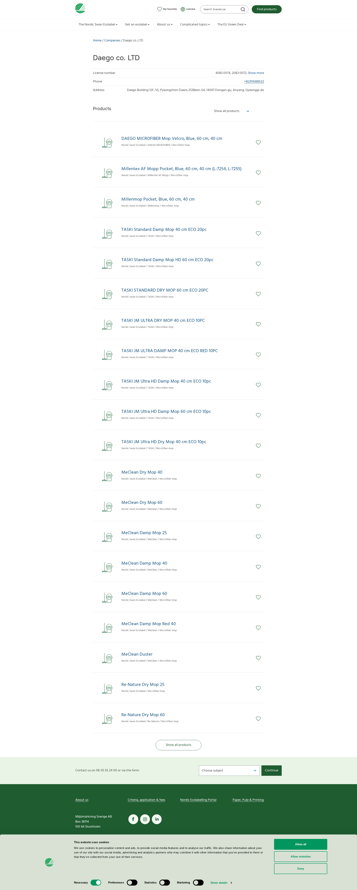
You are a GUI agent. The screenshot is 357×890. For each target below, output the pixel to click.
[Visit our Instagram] (145, 819)
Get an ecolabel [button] (136, 24)
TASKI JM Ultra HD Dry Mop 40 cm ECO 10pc (163, 442)
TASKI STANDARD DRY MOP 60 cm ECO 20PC (164, 290)
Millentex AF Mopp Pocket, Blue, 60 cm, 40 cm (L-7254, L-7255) (181, 169)
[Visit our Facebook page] (133, 819)
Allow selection (301, 856)
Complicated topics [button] (193, 24)
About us (81, 800)
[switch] (132, 883)
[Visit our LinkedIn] (157, 819)
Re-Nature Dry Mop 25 (142, 685)
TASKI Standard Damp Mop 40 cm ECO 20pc (164, 230)
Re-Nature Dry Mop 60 (143, 715)
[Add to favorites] (260, 142)
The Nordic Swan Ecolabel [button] (97, 24)
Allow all (300, 844)
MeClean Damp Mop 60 (144, 594)
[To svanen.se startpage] (80, 9)
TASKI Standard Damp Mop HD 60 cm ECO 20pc (167, 260)
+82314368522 (254, 81)
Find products (266, 9)
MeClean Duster (136, 654)
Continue (271, 770)
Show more (256, 73)
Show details (218, 882)
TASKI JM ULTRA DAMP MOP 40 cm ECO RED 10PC (169, 351)
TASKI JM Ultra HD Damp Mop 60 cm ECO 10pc (166, 412)
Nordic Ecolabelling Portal (198, 800)
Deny (300, 868)
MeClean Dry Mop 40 (141, 472)
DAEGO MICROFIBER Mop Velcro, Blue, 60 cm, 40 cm (171, 139)
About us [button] (163, 24)
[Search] (243, 10)
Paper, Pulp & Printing (248, 800)
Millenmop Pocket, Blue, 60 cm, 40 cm (158, 199)
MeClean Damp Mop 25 (144, 533)
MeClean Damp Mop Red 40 (148, 624)
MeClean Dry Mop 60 (141, 503)
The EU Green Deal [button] (230, 24)
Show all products (178, 745)
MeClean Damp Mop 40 (144, 563)
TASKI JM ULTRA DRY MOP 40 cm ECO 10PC (163, 321)
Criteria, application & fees (146, 800)
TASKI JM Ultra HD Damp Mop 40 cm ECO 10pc (166, 381)
